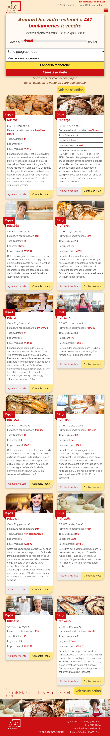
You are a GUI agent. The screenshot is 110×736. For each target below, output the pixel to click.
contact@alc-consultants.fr (92, 5)
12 (40, 692)
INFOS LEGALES (77, 732)
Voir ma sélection (71, 90)
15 (52, 692)
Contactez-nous (41, 194)
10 (33, 692)
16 (56, 692)
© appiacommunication (51, 732)
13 (44, 692)
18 (63, 692)
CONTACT (95, 732)
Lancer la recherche (55, 65)
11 (37, 692)
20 (71, 692)
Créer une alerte (55, 72)
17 (60, 692)
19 (67, 692)
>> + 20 (9, 696)
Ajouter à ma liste (17, 194)
